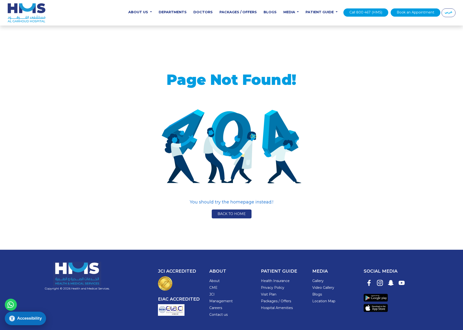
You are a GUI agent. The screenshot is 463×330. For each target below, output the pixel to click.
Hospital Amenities (277, 308)
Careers (215, 308)
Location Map (323, 301)
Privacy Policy (272, 287)
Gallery (318, 281)
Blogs (270, 12)
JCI (212, 294)
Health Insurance (275, 281)
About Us (138, 12)
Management (221, 301)
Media (289, 12)
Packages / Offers (238, 12)
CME (213, 287)
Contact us (218, 314)
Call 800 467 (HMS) (365, 12)
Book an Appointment (415, 12)
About (214, 281)
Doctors (203, 12)
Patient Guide (320, 12)
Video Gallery (323, 287)
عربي (448, 12)
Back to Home (232, 214)
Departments (173, 12)
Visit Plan (268, 294)
